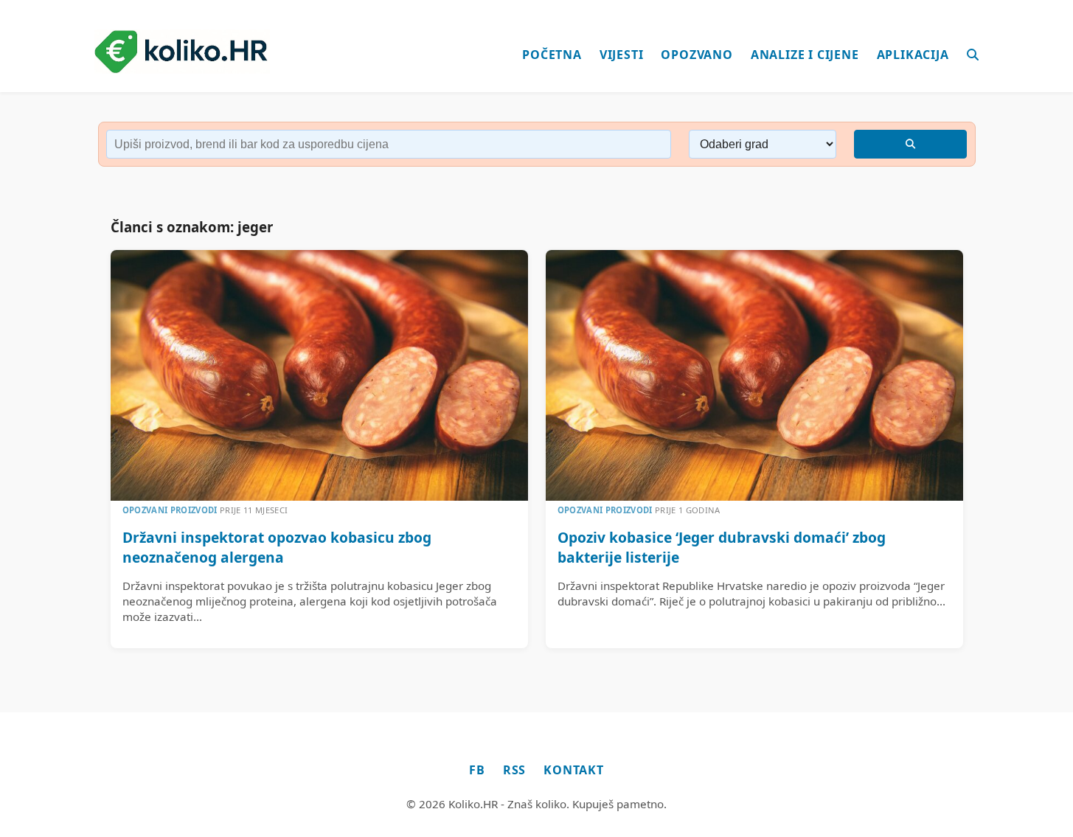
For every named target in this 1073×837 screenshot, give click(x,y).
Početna (552, 54)
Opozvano (696, 54)
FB (477, 770)
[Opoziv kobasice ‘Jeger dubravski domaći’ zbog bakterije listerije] (754, 375)
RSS (514, 770)
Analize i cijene (805, 54)
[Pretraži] (910, 144)
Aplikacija (913, 54)
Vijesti (622, 54)
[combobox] (389, 144)
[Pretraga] (973, 56)
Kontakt (574, 770)
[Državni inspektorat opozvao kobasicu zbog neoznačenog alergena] (319, 375)
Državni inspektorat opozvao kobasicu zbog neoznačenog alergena (276, 547)
